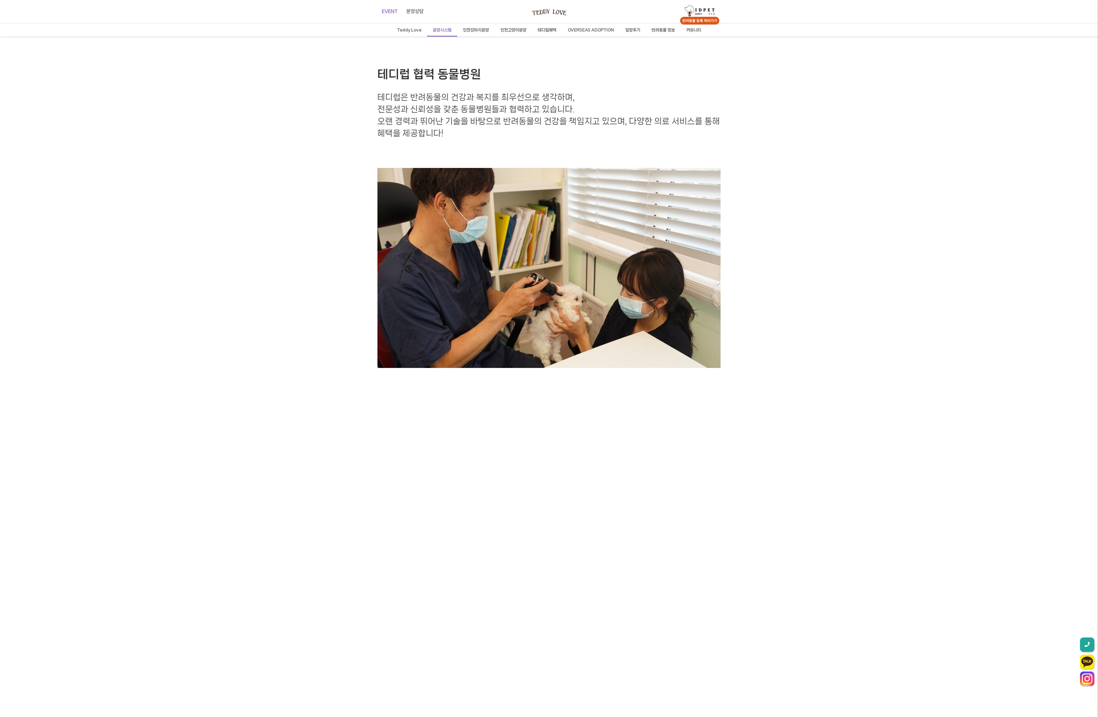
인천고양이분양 (513, 30)
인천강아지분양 (476, 30)
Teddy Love (409, 30)
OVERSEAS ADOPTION (591, 30)
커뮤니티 (693, 30)
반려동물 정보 (663, 30)
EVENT (390, 11)
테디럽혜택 (547, 30)
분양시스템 (442, 30)
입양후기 (632, 30)
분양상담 (414, 11)
